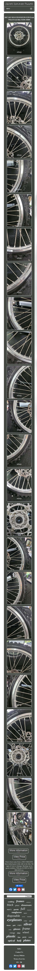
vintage (12, 933)
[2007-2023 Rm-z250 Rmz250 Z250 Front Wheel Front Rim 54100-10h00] (19, 39)
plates (27, 940)
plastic (11, 936)
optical (11, 940)
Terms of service (19, 959)
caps (19, 925)
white (25, 921)
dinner (9, 925)
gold (14, 925)
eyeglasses (14, 920)
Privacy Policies (19, 955)
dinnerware (26, 905)
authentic (28, 902)
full (23, 909)
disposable (13, 915)
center (10, 929)
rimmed (29, 916)
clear (18, 933)
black (10, 904)
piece (17, 905)
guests (16, 909)
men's (9, 909)
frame (26, 928)
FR (21, 962)
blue (19, 937)
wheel (26, 932)
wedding (11, 902)
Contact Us (19, 952)
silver (28, 924)
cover (23, 916)
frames (20, 901)
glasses (16, 929)
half (19, 940)
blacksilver (29, 910)
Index (19, 949)
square (25, 913)
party (24, 937)
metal (30, 937)
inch (30, 921)
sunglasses (17, 912)
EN (17, 962)
